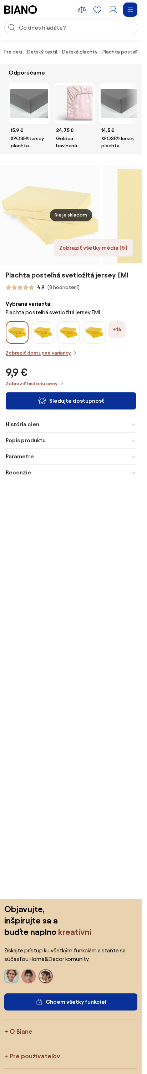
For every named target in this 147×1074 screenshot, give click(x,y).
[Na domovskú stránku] (20, 9)
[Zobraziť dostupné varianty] (17, 332)
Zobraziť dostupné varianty (38, 353)
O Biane (21, 1031)
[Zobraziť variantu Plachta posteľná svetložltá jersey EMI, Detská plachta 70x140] (68, 332)
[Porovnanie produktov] (82, 9)
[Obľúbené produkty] (97, 9)
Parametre (20, 456)
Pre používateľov (35, 1056)
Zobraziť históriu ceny (31, 383)
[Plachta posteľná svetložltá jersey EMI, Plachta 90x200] (94, 340)
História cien (22, 424)
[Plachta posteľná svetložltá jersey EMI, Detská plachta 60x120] (42, 340)
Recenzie (18, 472)
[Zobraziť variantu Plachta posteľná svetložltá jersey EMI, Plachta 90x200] (94, 332)
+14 (117, 329)
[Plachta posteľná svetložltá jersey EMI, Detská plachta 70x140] (68, 340)
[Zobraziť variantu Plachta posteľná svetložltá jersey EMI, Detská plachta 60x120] (42, 332)
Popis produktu (26, 440)
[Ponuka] (130, 9)
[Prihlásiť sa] (113, 9)
